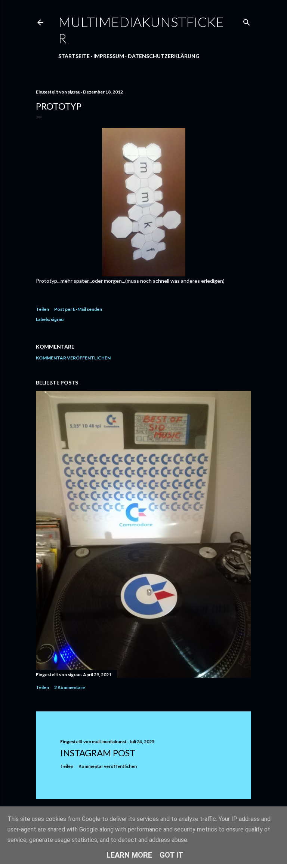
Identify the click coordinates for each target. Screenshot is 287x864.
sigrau (57, 319)
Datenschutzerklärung (164, 56)
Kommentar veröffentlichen (73, 358)
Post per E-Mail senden (78, 309)
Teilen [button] (42, 309)
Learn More (129, 855)
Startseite (74, 56)
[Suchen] (246, 20)
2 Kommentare (69, 687)
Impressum (108, 56)
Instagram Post (97, 752)
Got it (171, 855)
